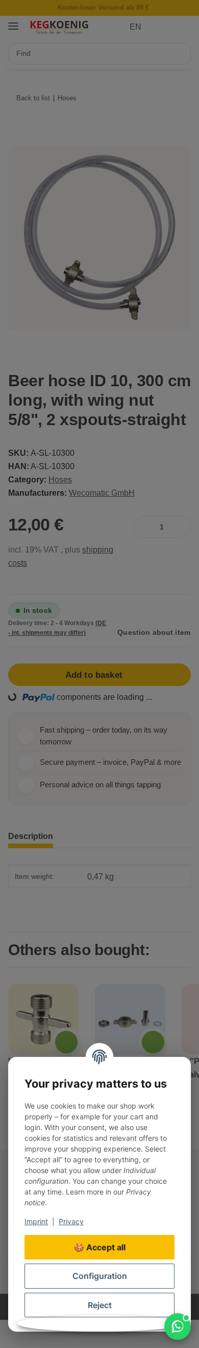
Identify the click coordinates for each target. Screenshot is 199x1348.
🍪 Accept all (100, 1247)
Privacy (71, 1221)
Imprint (36, 1221)
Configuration (99, 1276)
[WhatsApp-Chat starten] (177, 1326)
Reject (100, 1305)
